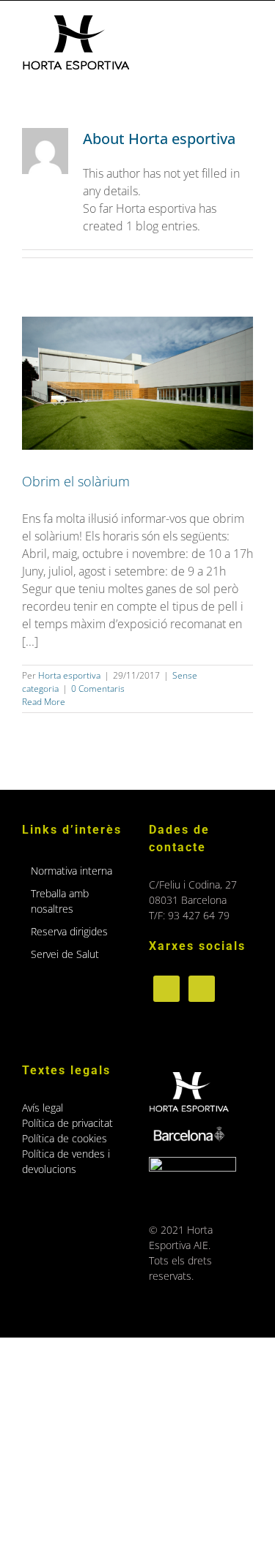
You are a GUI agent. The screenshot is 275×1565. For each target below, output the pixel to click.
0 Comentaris (98, 688)
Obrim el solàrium (76, 481)
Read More (43, 701)
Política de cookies (64, 1138)
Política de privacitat (67, 1123)
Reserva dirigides (69, 931)
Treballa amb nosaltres (60, 901)
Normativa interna (71, 871)
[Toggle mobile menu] (247, 23)
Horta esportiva (69, 675)
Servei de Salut (65, 954)
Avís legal (42, 1108)
